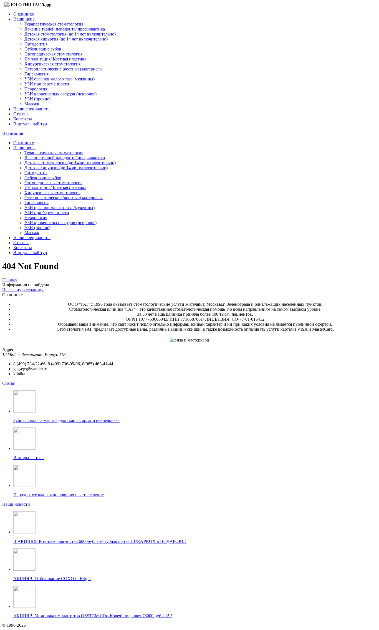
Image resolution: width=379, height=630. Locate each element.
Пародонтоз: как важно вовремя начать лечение (58, 494)
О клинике (23, 14)
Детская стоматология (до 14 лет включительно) (70, 34)
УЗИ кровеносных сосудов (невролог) (60, 94)
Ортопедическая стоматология (53, 54)
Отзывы (21, 114)
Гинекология (36, 74)
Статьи (9, 383)
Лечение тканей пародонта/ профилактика (64, 29)
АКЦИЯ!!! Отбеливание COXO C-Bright (52, 578)
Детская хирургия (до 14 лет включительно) (66, 39)
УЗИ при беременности (46, 84)
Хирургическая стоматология (52, 64)
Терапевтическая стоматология (53, 24)
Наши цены (24, 19)
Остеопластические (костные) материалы (63, 69)
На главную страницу (23, 289)
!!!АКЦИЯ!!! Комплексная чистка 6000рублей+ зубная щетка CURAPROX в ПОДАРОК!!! (99, 541)
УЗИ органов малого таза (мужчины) (59, 79)
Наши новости (16, 504)
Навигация (12, 133)
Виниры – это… (28, 457)
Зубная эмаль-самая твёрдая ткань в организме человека (66, 420)
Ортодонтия (35, 44)
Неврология (35, 89)
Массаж (31, 104)
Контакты (22, 119)
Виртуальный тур (30, 124)
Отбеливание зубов (42, 49)
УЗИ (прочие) (37, 99)
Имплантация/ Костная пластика (55, 59)
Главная (9, 279)
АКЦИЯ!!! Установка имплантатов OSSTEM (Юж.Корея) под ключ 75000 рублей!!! (92, 615)
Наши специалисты (31, 109)
